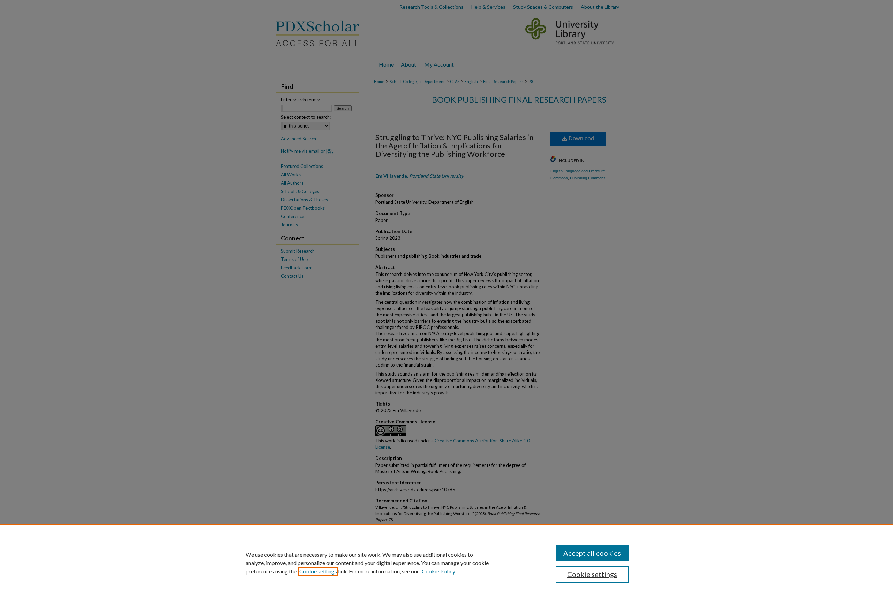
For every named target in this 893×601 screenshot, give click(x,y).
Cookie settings (318, 571)
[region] (446, 562)
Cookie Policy (438, 571)
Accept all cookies (592, 553)
